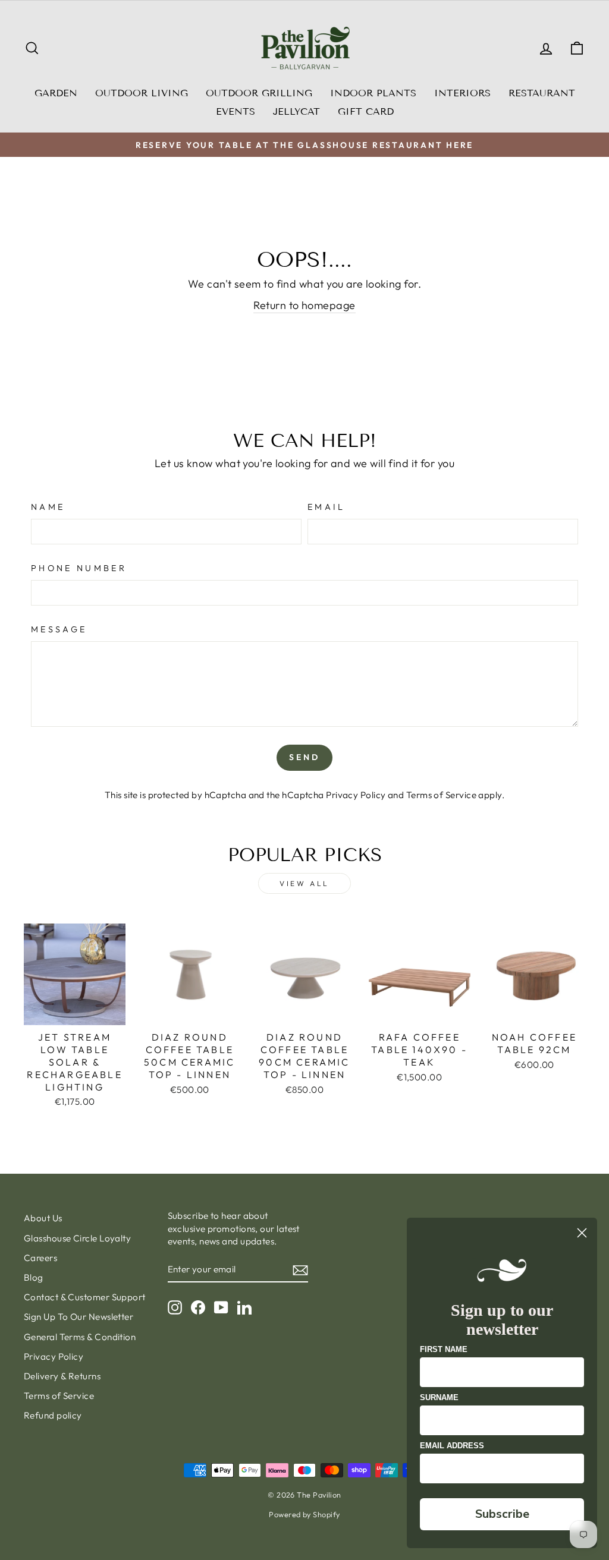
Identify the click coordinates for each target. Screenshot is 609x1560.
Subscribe (502, 1514)
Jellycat (296, 111)
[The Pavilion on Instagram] (175, 1307)
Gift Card (366, 111)
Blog (33, 1277)
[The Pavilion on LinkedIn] (244, 1307)
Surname (439, 1397)
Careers (40, 1257)
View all (304, 883)
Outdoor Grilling (259, 93)
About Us (43, 1218)
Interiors (462, 93)
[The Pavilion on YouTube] (221, 1307)
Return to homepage (304, 305)
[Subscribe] (300, 1270)
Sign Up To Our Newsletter (78, 1316)
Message (59, 629)
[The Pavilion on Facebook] (198, 1307)
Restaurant (541, 93)
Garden (55, 93)
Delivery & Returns (62, 1376)
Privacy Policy (355, 795)
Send (305, 757)
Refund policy (53, 1415)
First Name (443, 1349)
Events (235, 111)
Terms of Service (441, 795)
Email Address (452, 1445)
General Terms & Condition (80, 1336)
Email (326, 507)
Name (48, 507)
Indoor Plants (373, 93)
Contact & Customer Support (85, 1297)
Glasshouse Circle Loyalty (77, 1238)
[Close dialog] (582, 1232)
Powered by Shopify (304, 1514)
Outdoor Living (141, 93)
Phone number (79, 568)
